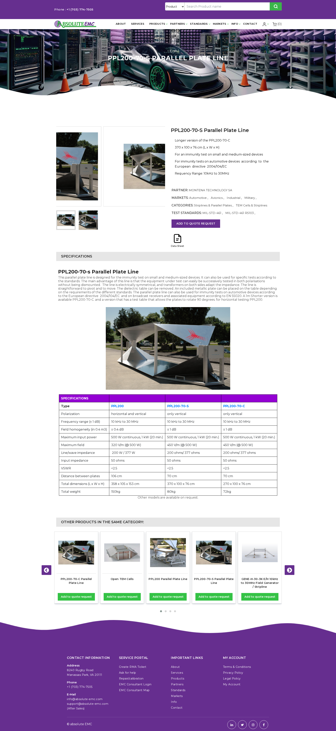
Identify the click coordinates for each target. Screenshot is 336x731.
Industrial (233, 198)
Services (177, 672)
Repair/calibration (131, 678)
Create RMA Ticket (132, 667)
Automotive (198, 198)
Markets (219, 23)
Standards (199, 23)
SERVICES (137, 23)
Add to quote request (195, 223)
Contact (250, 23)
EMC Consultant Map (134, 690)
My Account (232, 684)
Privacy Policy (233, 672)
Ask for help (127, 672)
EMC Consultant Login (135, 684)
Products (177, 678)
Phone (72, 682)
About (121, 23)
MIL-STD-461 (211, 213)
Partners (177, 23)
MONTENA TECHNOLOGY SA (210, 190)
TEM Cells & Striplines (251, 205)
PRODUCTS (157, 23)
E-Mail (71, 694)
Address (73, 665)
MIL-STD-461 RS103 (239, 213)
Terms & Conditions (237, 667)
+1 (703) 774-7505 (80, 9)
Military (249, 198)
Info (234, 23)
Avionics (217, 198)
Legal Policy (232, 678)
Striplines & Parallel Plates (213, 205)
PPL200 (117, 406)
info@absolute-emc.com (85, 699)
